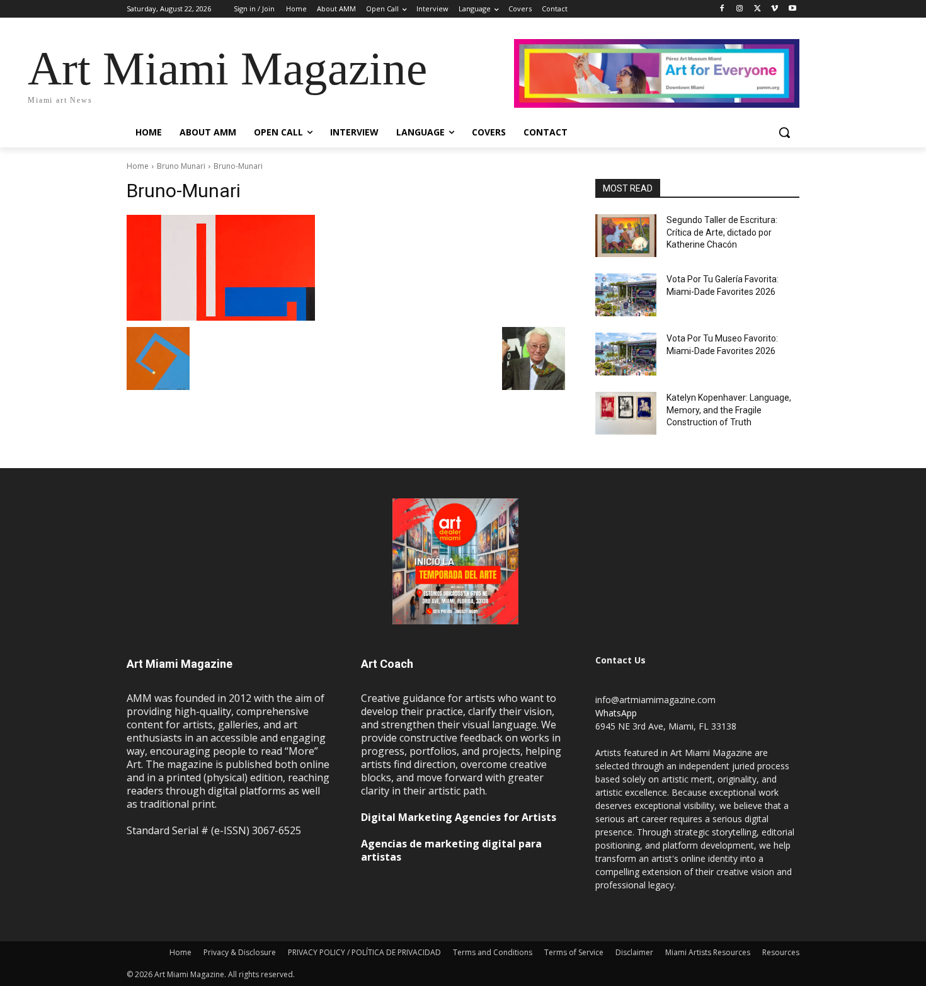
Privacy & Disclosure (239, 952)
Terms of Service (573, 952)
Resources (780, 952)
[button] (784, 132)
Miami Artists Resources (707, 952)
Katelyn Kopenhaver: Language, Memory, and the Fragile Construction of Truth (728, 410)
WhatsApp (616, 713)
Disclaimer (634, 952)
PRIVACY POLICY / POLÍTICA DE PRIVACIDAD (364, 952)
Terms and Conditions (492, 952)
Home (138, 166)
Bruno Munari (181, 166)
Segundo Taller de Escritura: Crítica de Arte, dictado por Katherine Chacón (721, 232)
